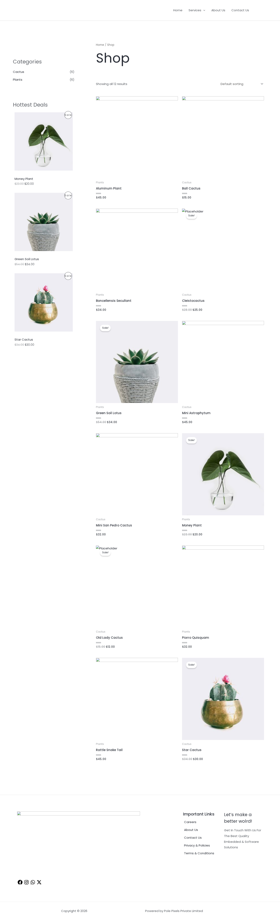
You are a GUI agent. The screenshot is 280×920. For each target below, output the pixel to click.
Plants (17, 79)
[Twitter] (39, 882)
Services (195, 10)
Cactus (18, 72)
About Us (218, 10)
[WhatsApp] (261, 10)
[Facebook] (255, 10)
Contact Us (240, 10)
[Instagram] (26, 882)
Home (177, 10)
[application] (203, 10)
